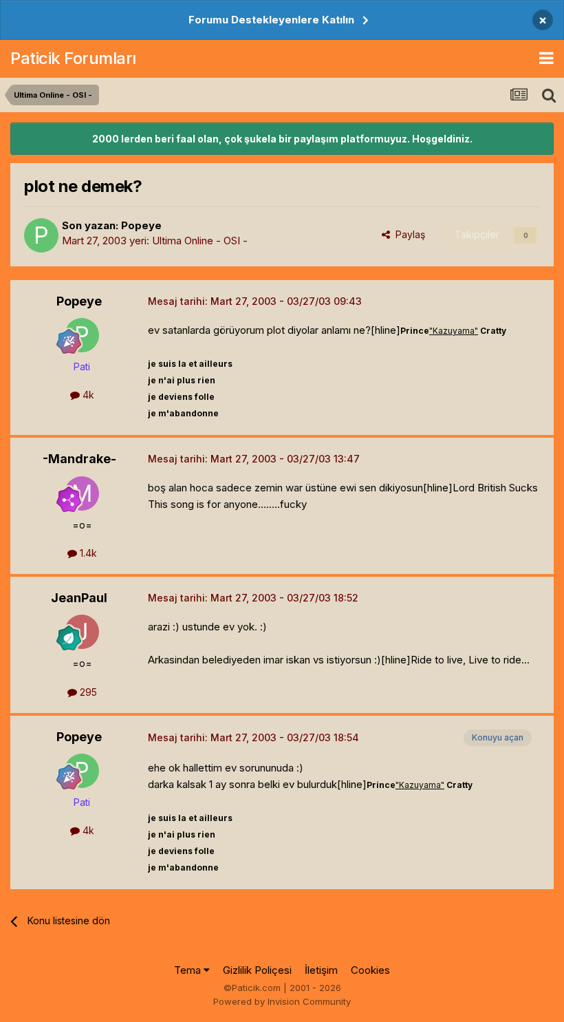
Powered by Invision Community (282, 1001)
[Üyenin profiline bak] (41, 235)
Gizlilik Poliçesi (257, 970)
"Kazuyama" (453, 331)
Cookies (370, 970)
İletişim (321, 970)
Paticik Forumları (73, 58)
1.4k (87, 553)
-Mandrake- (79, 458)
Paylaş (407, 234)
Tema (189, 970)
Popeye (141, 225)
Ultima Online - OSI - (200, 240)
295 (87, 692)
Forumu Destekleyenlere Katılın (271, 19)
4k (87, 395)
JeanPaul (79, 597)
